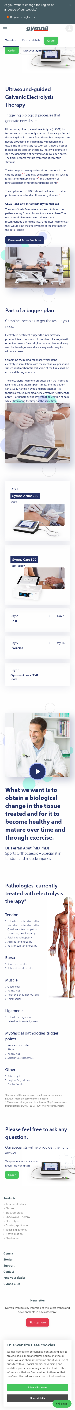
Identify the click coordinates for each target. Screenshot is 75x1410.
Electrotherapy (14, 1212)
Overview (11, 40)
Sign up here (37, 1322)
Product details (31, 40)
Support (8, 1265)
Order (51, 41)
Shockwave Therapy (18, 1217)
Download (24, 240)
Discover (37, 50)
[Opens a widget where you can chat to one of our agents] (62, 1404)
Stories (8, 1259)
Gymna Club (11, 1284)
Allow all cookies (37, 1387)
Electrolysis (12, 1221)
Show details (37, 1398)
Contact (8, 1271)
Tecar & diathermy (16, 1230)
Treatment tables (16, 1204)
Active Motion (14, 1234)
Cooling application (17, 1225)
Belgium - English (20, 17)
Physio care (13, 1238)
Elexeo (10, 1208)
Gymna (8, 1253)
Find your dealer (14, 1278)
